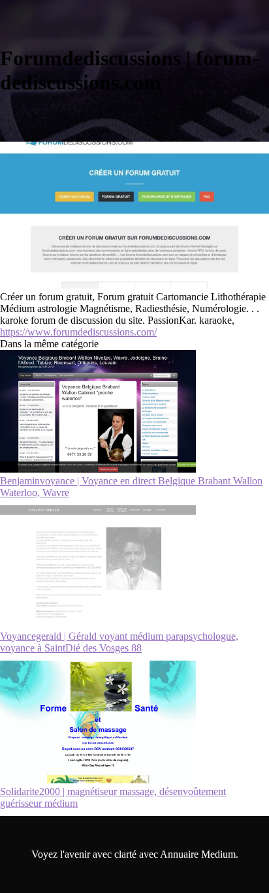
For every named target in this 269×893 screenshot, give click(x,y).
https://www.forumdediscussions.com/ (78, 331)
